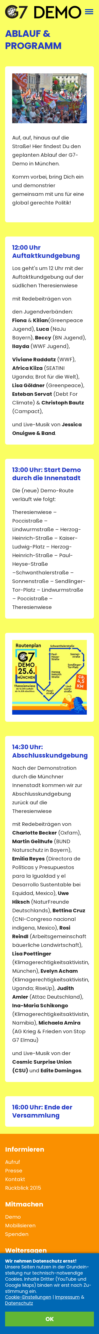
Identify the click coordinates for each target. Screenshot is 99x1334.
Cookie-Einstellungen (28, 1297)
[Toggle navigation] (89, 11)
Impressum (67, 1297)
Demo (13, 1216)
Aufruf (12, 1162)
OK (49, 1319)
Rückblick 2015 (23, 1187)
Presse (13, 1170)
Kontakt (15, 1179)
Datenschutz (19, 1303)
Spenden (16, 1234)
